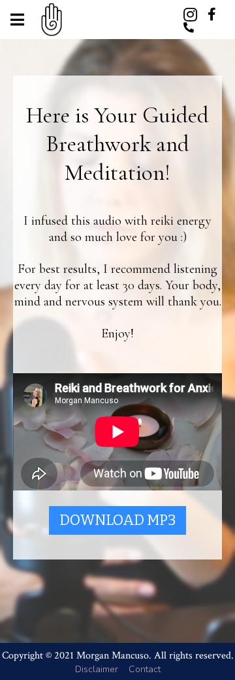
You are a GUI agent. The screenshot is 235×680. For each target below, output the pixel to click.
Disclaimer (96, 669)
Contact (145, 669)
